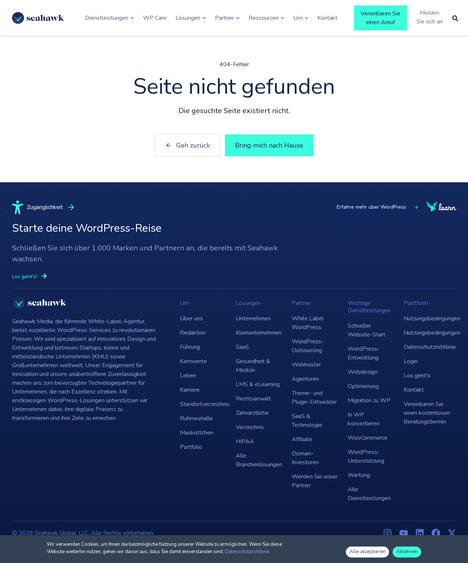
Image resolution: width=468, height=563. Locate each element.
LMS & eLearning (258, 384)
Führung (190, 347)
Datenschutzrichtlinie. (247, 551)
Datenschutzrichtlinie (428, 347)
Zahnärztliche (252, 413)
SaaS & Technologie (307, 420)
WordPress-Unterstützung (366, 456)
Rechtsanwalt (253, 399)
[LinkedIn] (419, 533)
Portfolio (191, 447)
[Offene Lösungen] (204, 18)
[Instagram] (387, 533)
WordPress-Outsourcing (308, 346)
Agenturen (305, 379)
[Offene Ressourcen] (282, 18)
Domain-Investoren (305, 458)
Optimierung (363, 386)
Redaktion (193, 333)
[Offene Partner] (238, 18)
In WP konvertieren (364, 419)
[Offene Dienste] (132, 18)
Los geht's (417, 376)
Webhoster (306, 365)
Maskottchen (196, 433)
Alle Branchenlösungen (259, 460)
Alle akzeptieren (367, 551)
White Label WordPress (308, 322)
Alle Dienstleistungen (369, 493)
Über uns (191, 318)
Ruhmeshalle (196, 418)
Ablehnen (407, 551)
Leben (188, 376)
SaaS (242, 347)
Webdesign (362, 372)
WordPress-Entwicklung (364, 353)
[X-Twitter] (452, 533)
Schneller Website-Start (366, 330)
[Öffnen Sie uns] (307, 18)
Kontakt (414, 390)
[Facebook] (435, 533)
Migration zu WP (369, 400)
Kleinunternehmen (259, 333)
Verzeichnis (250, 427)
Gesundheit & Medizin (253, 365)
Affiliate (302, 439)
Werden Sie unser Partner (314, 481)
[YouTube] (403, 533)
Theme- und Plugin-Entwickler (314, 397)
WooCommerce (368, 438)
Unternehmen (253, 318)
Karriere (190, 390)
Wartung (359, 475)
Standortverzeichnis (204, 404)
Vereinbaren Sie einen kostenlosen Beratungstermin (427, 413)
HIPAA (245, 441)
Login (411, 361)
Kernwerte (193, 361)
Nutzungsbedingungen (428, 318)
